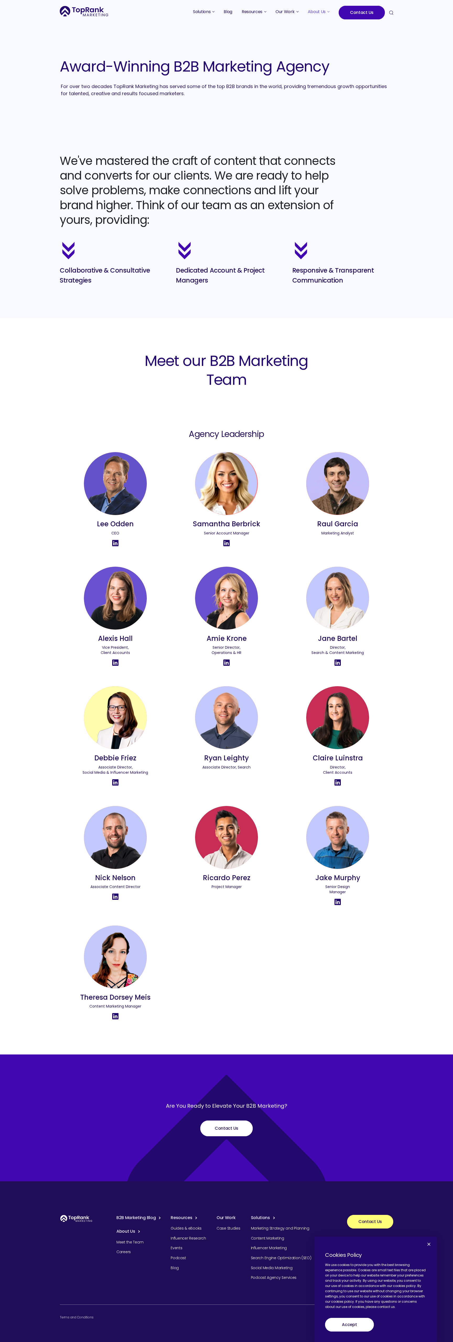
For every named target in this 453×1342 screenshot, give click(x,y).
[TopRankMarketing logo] (84, 11)
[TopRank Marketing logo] (76, 1218)
